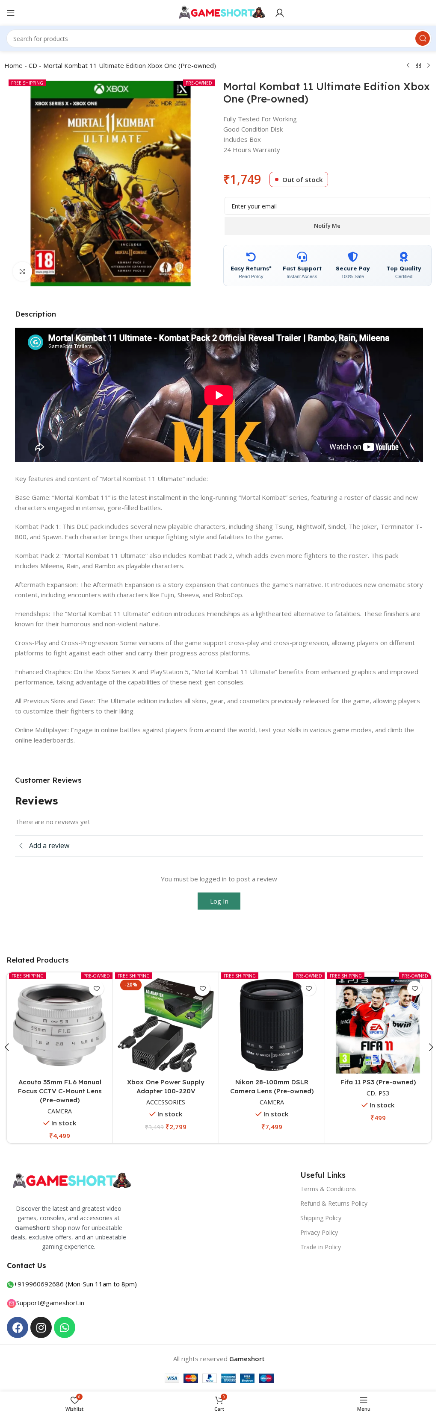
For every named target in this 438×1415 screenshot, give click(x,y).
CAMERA (59, 1100)
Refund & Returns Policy (329, 1202)
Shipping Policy (316, 1216)
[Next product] (425, 66)
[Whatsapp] (64, 1325)
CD (30, 65)
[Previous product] (405, 66)
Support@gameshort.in (50, 1301)
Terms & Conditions (324, 1187)
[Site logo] (216, 12)
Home (10, 65)
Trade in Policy (316, 1246)
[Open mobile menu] (10, 12)
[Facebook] (17, 1325)
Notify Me (324, 225)
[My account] (276, 12)
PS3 (274, 1100)
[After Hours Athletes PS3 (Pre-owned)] (268, 1024)
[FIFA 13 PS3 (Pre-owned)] (372, 1024)
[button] (424, 1046)
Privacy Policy (315, 1231)
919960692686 (41, 1282)
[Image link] (70, 1178)
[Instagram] (41, 1325)
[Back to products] (415, 66)
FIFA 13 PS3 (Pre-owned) (372, 1080)
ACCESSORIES (163, 1087)
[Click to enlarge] (19, 271)
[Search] (416, 38)
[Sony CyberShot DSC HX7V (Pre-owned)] (59, 1024)
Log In (216, 901)
